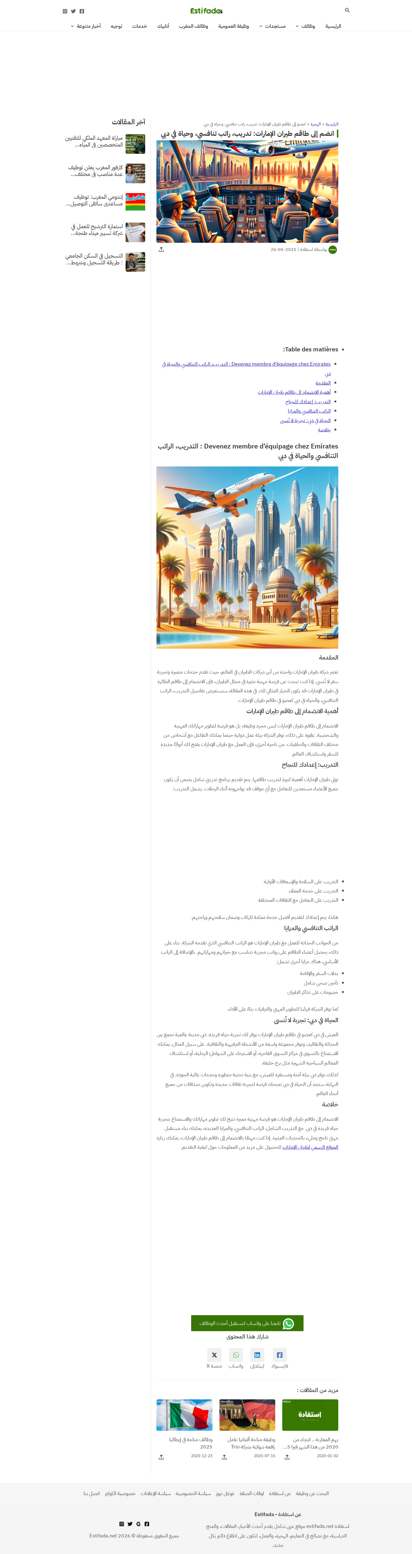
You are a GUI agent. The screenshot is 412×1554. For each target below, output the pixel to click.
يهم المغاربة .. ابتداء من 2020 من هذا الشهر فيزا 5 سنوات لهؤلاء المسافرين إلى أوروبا (312, 1443)
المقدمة (323, 382)
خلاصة (324, 429)
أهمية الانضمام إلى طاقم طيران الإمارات (294, 392)
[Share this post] (161, 249)
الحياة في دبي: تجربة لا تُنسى (305, 420)
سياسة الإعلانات (156, 1493)
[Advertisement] (206, 72)
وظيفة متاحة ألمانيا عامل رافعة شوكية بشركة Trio (251, 1443)
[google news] (138, 1523)
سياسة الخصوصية (193, 1493)
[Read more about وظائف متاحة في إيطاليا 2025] (184, 1414)
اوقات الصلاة (252, 1493)
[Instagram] (65, 11)
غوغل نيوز (225, 1493)
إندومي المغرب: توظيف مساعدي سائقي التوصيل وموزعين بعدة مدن (96, 200)
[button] (346, 11)
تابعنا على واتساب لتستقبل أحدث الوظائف (241, 1323)
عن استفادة (280, 1493)
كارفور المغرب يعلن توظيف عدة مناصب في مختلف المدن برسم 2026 (95, 170)
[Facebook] (81, 11)
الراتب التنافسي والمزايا (309, 411)
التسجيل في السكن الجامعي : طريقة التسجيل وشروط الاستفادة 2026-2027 (94, 259)
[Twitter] (73, 11)
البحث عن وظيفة (312, 1493)
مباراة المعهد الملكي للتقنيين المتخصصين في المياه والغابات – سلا (94, 141)
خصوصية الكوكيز (120, 1493)
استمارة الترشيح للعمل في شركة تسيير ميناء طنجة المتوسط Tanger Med (97, 229)
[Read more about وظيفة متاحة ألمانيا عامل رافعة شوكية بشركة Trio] (247, 1414)
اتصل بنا (92, 1493)
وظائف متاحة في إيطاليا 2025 (190, 1443)
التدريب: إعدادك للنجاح (308, 401)
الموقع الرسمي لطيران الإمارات (310, 1147)
